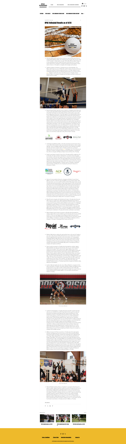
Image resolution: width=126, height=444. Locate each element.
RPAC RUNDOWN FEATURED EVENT (58, 13)
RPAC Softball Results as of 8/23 (46, 424)
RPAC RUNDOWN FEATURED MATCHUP (72, 13)
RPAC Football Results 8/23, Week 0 (63, 425)
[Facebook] (82, 6)
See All (85, 412)
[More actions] (80, 20)
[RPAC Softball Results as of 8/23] (47, 418)
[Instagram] (84, 6)
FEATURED (41, 13)
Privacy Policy (56, 437)
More (82, 13)
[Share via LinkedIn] (50, 405)
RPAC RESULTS (47, 13)
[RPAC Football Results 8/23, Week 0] (63, 418)
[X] (86, 6)
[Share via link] (52, 405)
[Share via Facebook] (45, 405)
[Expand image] (52, 134)
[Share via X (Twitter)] (47, 405)
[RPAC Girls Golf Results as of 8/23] (79, 418)
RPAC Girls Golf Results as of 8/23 (79, 424)
